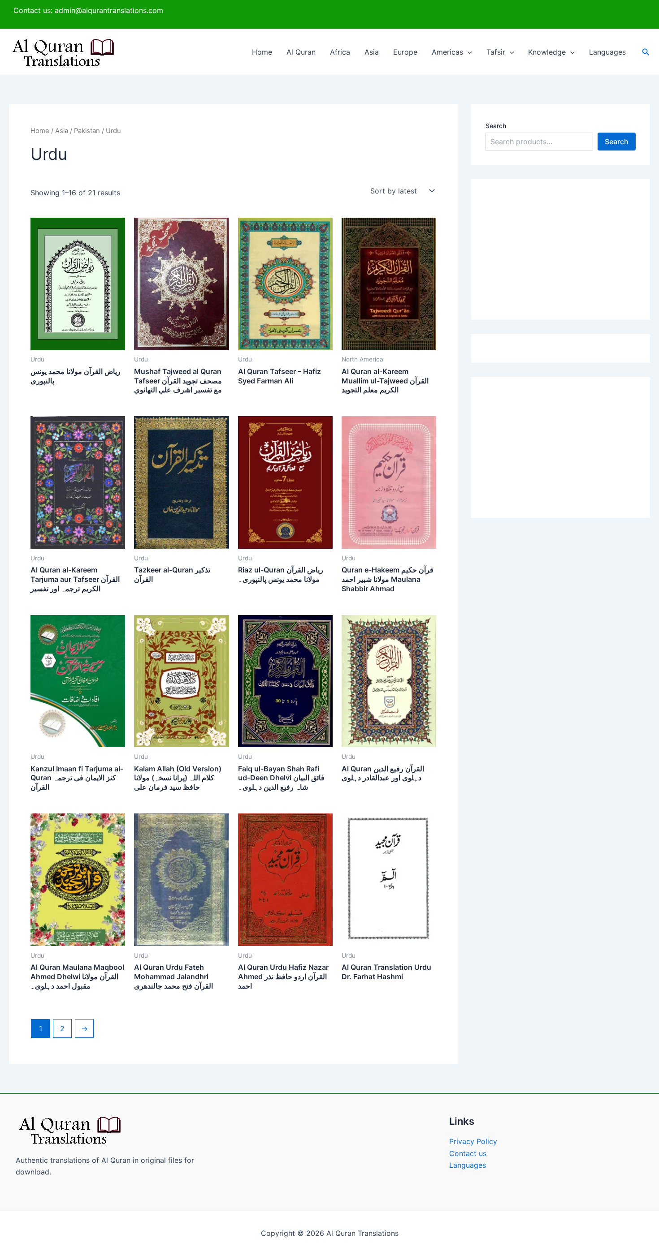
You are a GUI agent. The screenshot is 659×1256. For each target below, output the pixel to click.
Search (496, 125)
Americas (447, 51)
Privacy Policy (473, 1141)
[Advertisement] (561, 249)
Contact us (467, 1153)
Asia (371, 51)
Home (262, 51)
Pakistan (87, 131)
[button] (467, 52)
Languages (607, 51)
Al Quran (301, 51)
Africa (340, 51)
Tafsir (495, 51)
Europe (405, 51)
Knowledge (547, 51)
